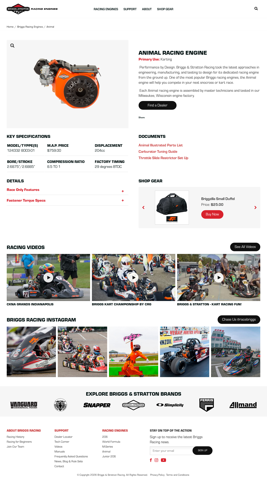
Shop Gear (165, 9)
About (147, 9)
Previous (145, 207)
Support (130, 9)
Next (253, 207)
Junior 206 (109, 456)
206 (105, 436)
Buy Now (212, 214)
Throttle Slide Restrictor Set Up (163, 157)
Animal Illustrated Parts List (161, 145)
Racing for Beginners (19, 441)
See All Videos (245, 246)
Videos (58, 446)
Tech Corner (61, 441)
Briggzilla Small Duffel (218, 198)
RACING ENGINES (115, 430)
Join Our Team (15, 446)
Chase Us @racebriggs (239, 319)
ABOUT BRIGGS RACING (24, 430)
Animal (106, 451)
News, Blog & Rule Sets (68, 461)
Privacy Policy (157, 474)
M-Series (107, 446)
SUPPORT (61, 430)
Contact (59, 466)
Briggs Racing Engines (30, 26)
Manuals (59, 451)
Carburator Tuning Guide (158, 151)
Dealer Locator (63, 436)
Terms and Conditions (177, 474)
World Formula (111, 441)
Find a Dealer (157, 105)
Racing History (15, 436)
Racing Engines (106, 9)
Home (10, 26)
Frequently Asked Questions (71, 456)
